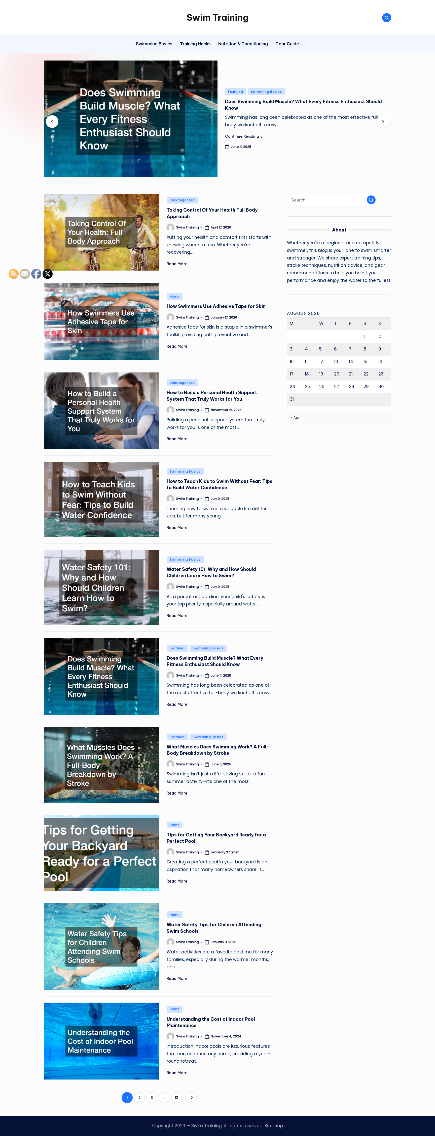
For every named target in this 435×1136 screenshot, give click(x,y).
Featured (235, 92)
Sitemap (274, 1126)
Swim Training (217, 17)
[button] (244, 136)
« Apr (295, 417)
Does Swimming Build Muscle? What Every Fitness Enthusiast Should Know (215, 661)
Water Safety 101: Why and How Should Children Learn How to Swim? (211, 572)
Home (174, 296)
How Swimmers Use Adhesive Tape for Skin (216, 306)
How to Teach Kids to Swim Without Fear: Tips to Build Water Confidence (219, 484)
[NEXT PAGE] (191, 1097)
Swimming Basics (266, 92)
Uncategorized (182, 200)
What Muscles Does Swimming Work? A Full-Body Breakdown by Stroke (218, 750)
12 (176, 1097)
